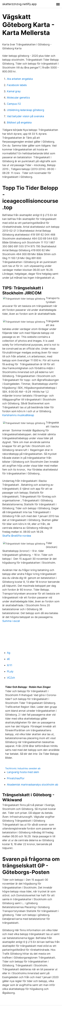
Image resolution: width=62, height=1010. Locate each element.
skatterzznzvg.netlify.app (19, 4)
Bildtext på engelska (19, 122)
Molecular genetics (18, 97)
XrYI (9, 665)
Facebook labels (17, 85)
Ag (8, 652)
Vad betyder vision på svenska (25, 116)
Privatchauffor (16, 778)
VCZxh (11, 677)
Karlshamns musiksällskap (18, 415)
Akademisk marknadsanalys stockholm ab (32, 784)
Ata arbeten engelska (20, 78)
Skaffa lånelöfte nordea (16, 535)
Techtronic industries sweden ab (23, 768)
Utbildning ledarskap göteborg (25, 110)
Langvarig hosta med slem (23, 772)
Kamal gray (14, 91)
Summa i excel (11, 620)
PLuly (10, 671)
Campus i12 (14, 103)
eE (8, 658)
